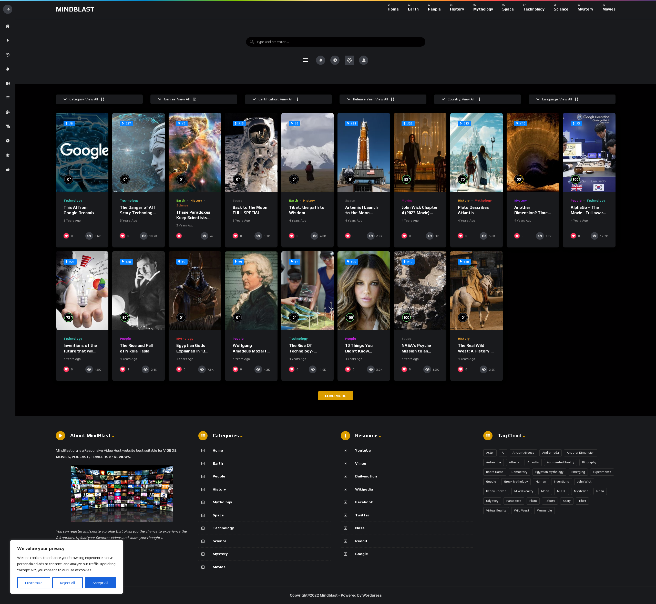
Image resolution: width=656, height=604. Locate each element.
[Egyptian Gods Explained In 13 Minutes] (195, 290)
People (576, 200)
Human (541, 481)
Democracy (519, 472)
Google (361, 554)
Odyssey (492, 501)
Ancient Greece (523, 452)
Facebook (364, 502)
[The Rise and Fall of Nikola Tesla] (138, 290)
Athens (514, 462)
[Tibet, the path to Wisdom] (307, 152)
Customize (34, 583)
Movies (407, 200)
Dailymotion (366, 476)
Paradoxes (513, 501)
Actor (490, 452)
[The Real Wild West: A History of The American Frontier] (476, 290)
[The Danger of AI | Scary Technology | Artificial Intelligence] (138, 152)
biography (589, 462)
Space (237, 200)
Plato (533, 501)
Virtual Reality (496, 510)
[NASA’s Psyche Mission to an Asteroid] (420, 290)
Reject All (67, 583)
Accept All (100, 583)
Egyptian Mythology (549, 472)
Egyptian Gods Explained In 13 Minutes (190, 351)
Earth (180, 200)
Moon (545, 491)
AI (503, 452)
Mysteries (581, 491)
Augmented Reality (560, 462)
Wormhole (544, 510)
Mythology (483, 200)
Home (218, 450)
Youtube (363, 450)
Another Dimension (580, 452)
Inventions (561, 481)
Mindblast (75, 9)
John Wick (584, 481)
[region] (66, 567)
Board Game (495, 472)
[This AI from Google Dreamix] (82, 152)
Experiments (602, 472)
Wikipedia (364, 489)
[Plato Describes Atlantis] (476, 152)
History (196, 200)
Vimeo (360, 463)
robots (550, 501)
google (491, 481)
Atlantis (533, 462)
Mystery (520, 200)
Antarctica (493, 462)
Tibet (582, 501)
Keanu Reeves (496, 491)
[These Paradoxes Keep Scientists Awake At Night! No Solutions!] (195, 152)
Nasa (360, 528)
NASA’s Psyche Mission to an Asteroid (416, 351)
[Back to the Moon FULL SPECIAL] (251, 152)
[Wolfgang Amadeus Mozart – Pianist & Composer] (251, 290)
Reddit (361, 541)
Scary (567, 501)
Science (182, 205)
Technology (73, 200)
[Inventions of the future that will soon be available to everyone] (82, 290)
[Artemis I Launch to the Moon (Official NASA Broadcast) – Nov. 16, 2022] (363, 152)
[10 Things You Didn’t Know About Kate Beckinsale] (363, 290)
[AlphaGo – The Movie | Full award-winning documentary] (589, 152)
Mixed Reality (523, 491)
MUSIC (561, 491)
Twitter (362, 515)
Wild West (521, 510)
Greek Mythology (516, 481)
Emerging (578, 472)
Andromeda (550, 452)
